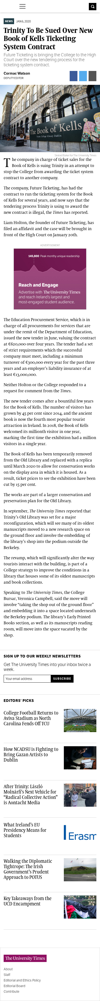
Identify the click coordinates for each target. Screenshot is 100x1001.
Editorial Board (14, 986)
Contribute (11, 991)
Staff (7, 974)
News (9, 21)
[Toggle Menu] (22, 6)
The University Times (7, 5)
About (8, 969)
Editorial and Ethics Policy (22, 980)
